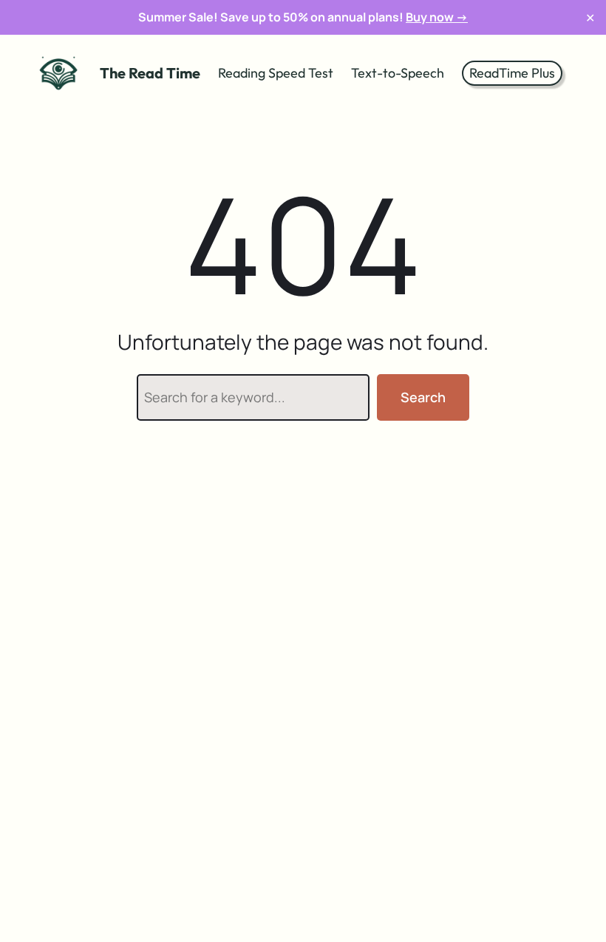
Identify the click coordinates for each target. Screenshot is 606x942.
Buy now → (437, 17)
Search (423, 397)
